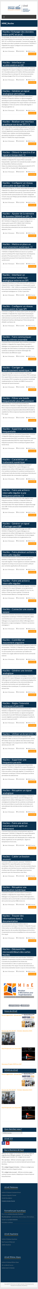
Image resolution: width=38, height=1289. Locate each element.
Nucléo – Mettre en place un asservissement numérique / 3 (17, 245)
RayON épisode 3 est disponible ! (12, 1048)
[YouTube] (7, 1143)
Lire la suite (32, 54)
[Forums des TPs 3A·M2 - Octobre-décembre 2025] (8, 1033)
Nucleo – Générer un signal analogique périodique (16, 92)
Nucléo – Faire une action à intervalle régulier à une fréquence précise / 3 (16, 493)
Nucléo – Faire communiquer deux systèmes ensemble (17, 338)
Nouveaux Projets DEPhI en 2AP (12, 1064)
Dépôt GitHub (14, 1005)
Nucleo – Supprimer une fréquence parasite (14, 761)
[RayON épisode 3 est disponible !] (28, 1048)
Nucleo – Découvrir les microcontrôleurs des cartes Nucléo (16, 952)
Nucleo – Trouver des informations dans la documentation (13, 918)
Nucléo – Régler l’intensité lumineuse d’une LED (16, 704)
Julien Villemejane (9, 51)
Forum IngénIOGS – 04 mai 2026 (12, 1015)
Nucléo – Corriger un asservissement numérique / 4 (17, 369)
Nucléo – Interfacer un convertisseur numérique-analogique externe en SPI (15, 277)
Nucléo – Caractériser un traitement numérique (15, 461)
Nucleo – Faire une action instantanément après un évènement (15, 826)
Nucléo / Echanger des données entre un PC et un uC (18, 33)
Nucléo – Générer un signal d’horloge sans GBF (16, 525)
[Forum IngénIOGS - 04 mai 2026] (28, 1015)
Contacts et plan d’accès (8, 1201)
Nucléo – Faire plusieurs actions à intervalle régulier (19, 553)
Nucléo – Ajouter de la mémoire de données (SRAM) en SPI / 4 (18, 215)
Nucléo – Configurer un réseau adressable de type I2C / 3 (18, 184)
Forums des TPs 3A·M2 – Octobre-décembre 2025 (17, 1031)
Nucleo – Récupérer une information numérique (15, 888)
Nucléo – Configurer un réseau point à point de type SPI (18, 307)
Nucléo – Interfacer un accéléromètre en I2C (14, 64)
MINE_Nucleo (31, 51)
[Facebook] (3, 1143)
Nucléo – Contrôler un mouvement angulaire (14, 641)
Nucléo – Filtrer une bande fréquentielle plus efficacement (18, 399)
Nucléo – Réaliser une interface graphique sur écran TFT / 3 (18, 123)
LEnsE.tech (25, 1005)
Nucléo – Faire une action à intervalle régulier (16, 582)
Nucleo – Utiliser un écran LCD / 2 (19, 733)
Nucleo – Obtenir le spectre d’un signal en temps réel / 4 (19, 153)
